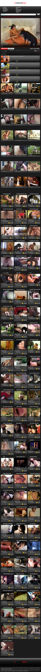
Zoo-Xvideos (5, 8)
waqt (18, 435)
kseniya (31, 368)
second (7, 221)
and (32, 301)
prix (16, 268)
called (19, 586)
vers (32, 385)
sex (32, 552)
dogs (6, 268)
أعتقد (6, 552)
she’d (33, 636)
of (34, 318)
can (6, 385)
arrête (17, 502)
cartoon (19, 385)
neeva (17, 485)
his (20, 221)
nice (5, 586)
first (17, 569)
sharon (5, 469)
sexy (18, 552)
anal (3, 318)
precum (5, 619)
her (19, 318)
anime (4, 485)
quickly (4, 636)
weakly (4, 335)
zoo (5, 435)
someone (6, 335)
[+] (38, 50)
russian (31, 469)
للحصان (5, 519)
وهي (3, 519)
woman (31, 268)
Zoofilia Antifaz (12, 63)
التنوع (18, 335)
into (31, 435)
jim (29, 586)
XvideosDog (20, 3)
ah (29, 253)
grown (7, 586)
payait (19, 268)
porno (19, 469)
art (3, 435)
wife (31, 301)
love (5, 318)
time (4, 221)
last (7, 385)
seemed (18, 619)
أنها (4, 552)
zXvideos (17, 12)
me (19, 502)
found (6, 206)
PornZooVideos (19, 9)
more (20, 619)
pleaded (33, 402)
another (17, 519)
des (5, 502)
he (3, 301)
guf (6, 569)
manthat (31, 253)
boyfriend (5, 368)
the (3, 268)
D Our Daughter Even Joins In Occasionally (16, 56)
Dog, (6, 51)
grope (6, 485)
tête (29, 385)
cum (33, 335)
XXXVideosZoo (18, 10)
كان (16, 335)
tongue (31, 402)
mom (17, 552)
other (5, 268)
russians (31, 335)
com (20, 469)
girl (16, 318)
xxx (7, 485)
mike (17, 586)
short (33, 368)
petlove (19, 206)
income (32, 586)
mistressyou (31, 206)
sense (17, 221)
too (31, 502)
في (3, 552)
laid (7, 636)
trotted (4, 206)
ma (31, 385)
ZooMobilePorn (5, 10)
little (18, 452)
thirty (3, 586)
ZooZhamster (18, 11)
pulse (19, 519)
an (16, 636)
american (31, 569)
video (17, 469)
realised (32, 619)
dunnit (17, 253)
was (32, 502)
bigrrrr (30, 452)
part (3, 221)
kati (3, 469)
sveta (17, 206)
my (3, 368)
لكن (19, 335)
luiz (5, 636)
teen (19, 452)
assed (33, 268)
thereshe (17, 301)
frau (19, 402)
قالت (7, 519)
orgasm (18, 636)
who (19, 485)
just (16, 368)
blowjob (4, 385)
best (16, 385)
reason (19, 253)
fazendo (33, 519)
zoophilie (17, 402)
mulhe (30, 519)
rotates (20, 569)
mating (33, 221)
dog (5, 569)
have (34, 206)
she (30, 502)
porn (3, 569)
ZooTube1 (4, 7)
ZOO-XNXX (5, 11)
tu (18, 502)
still (19, 368)
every (19, 221)
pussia (6, 253)
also (20, 301)
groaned (31, 485)
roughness (32, 318)
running (33, 485)
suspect (31, 636)
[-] (39, 50)
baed (17, 435)
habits (30, 221)
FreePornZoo (5, 9)
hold (18, 368)
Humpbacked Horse (18, 8)
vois (4, 502)
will (4, 301)
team (3, 253)
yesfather (4, 452)
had (7, 368)
